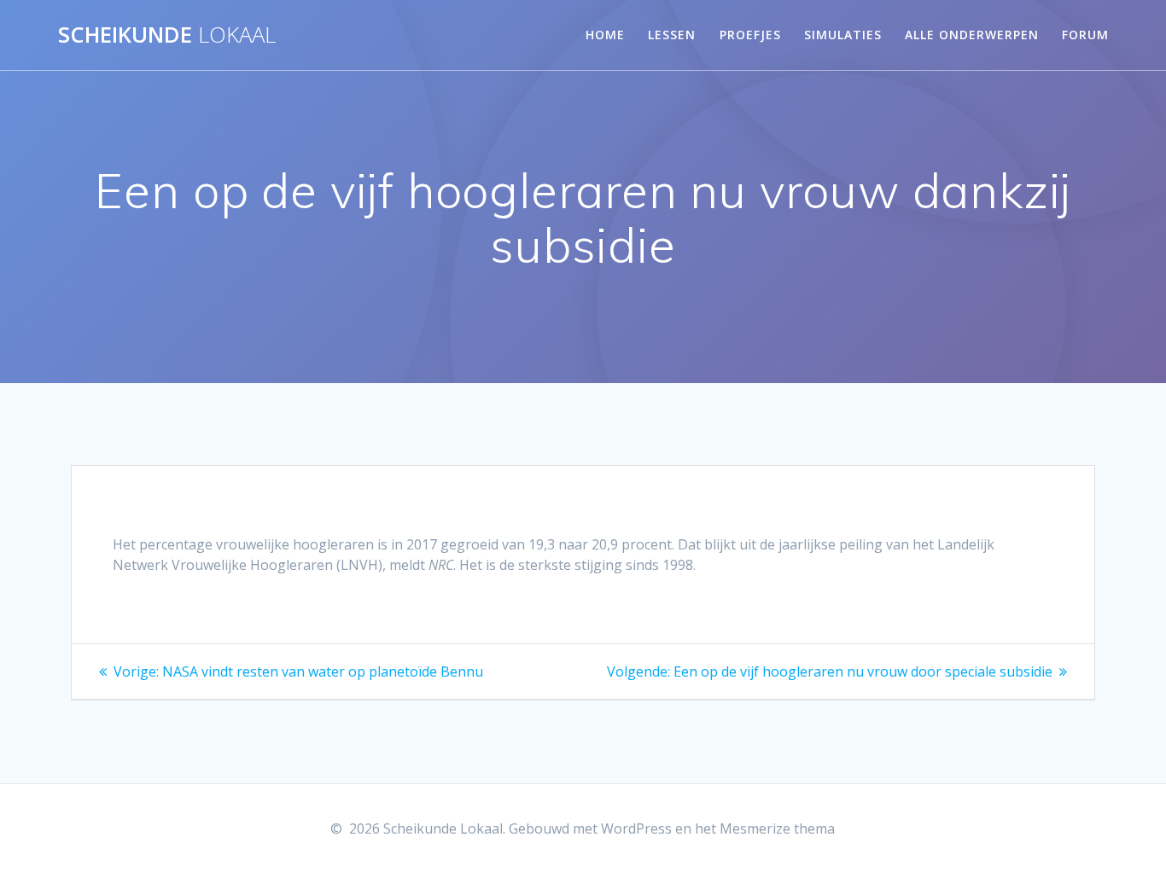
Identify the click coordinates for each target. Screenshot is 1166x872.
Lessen (672, 34)
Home (605, 34)
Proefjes (750, 34)
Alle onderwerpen (972, 34)
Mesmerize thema (777, 828)
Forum (1085, 34)
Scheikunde (167, 35)
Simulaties (843, 34)
